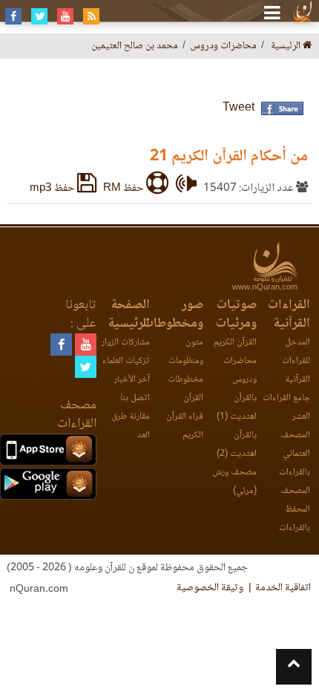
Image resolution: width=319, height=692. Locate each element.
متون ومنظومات (185, 352)
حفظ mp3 (53, 188)
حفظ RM (124, 188)
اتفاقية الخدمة (283, 588)
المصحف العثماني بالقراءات (294, 454)
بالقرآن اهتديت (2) (237, 445)
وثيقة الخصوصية (210, 588)
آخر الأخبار (132, 380)
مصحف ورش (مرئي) (234, 482)
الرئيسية (287, 46)
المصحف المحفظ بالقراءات (294, 509)
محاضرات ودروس (240, 370)
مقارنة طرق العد (130, 426)
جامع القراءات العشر (286, 408)
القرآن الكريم (235, 342)
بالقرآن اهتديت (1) (237, 408)
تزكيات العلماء (126, 361)
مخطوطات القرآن (185, 389)
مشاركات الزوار (126, 342)
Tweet (238, 108)
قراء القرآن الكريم (184, 426)
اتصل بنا (135, 398)
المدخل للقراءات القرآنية (296, 361)
